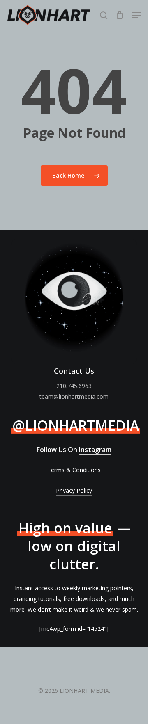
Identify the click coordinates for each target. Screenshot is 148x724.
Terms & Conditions (74, 470)
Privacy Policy (74, 490)
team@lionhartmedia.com (74, 396)
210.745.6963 (74, 386)
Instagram (95, 449)
